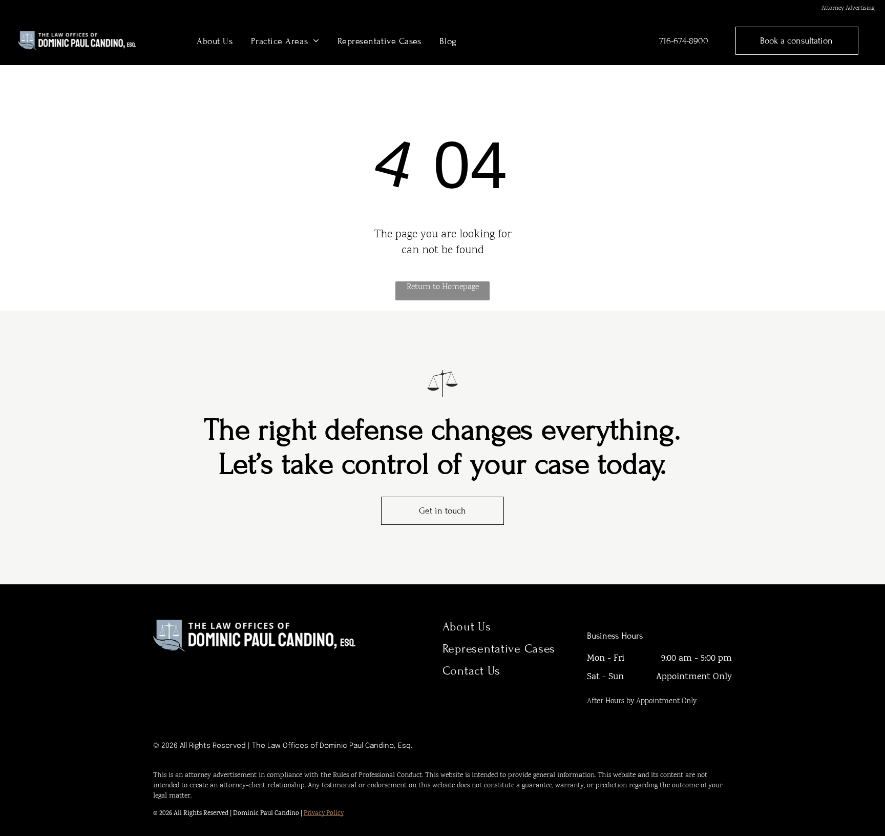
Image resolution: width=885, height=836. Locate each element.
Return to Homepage (443, 287)
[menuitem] (214, 40)
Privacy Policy (324, 814)
